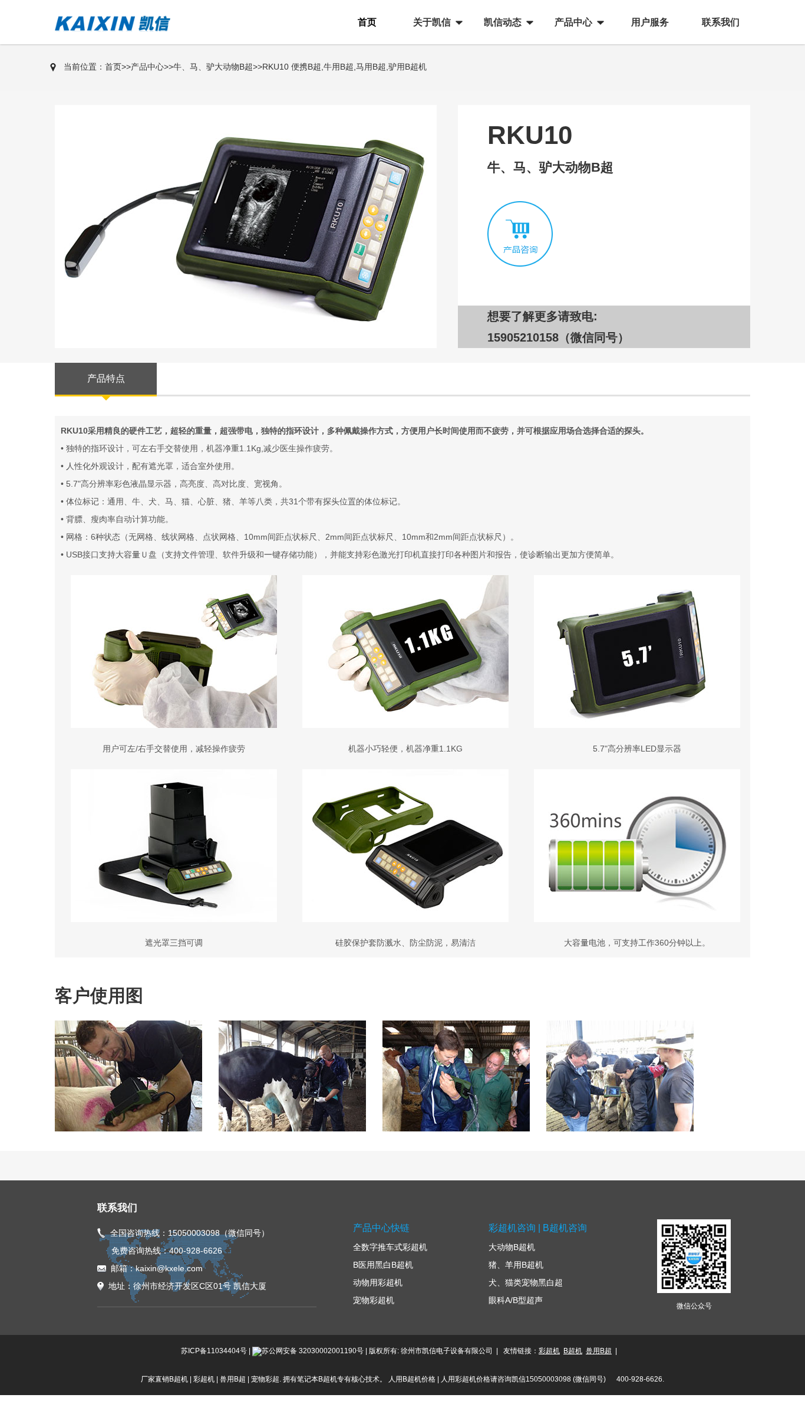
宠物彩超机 (373, 1300)
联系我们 (117, 1207)
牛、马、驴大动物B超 (213, 66)
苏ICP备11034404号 (214, 1351)
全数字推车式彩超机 (390, 1247)
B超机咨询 (565, 1228)
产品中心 (147, 66)
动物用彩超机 (377, 1282)
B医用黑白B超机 (383, 1264)
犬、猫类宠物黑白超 (526, 1282)
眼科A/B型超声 (516, 1300)
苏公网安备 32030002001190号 (313, 1351)
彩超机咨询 (512, 1228)
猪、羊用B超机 (516, 1264)
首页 (113, 66)
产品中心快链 (381, 1228)
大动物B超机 (512, 1247)
